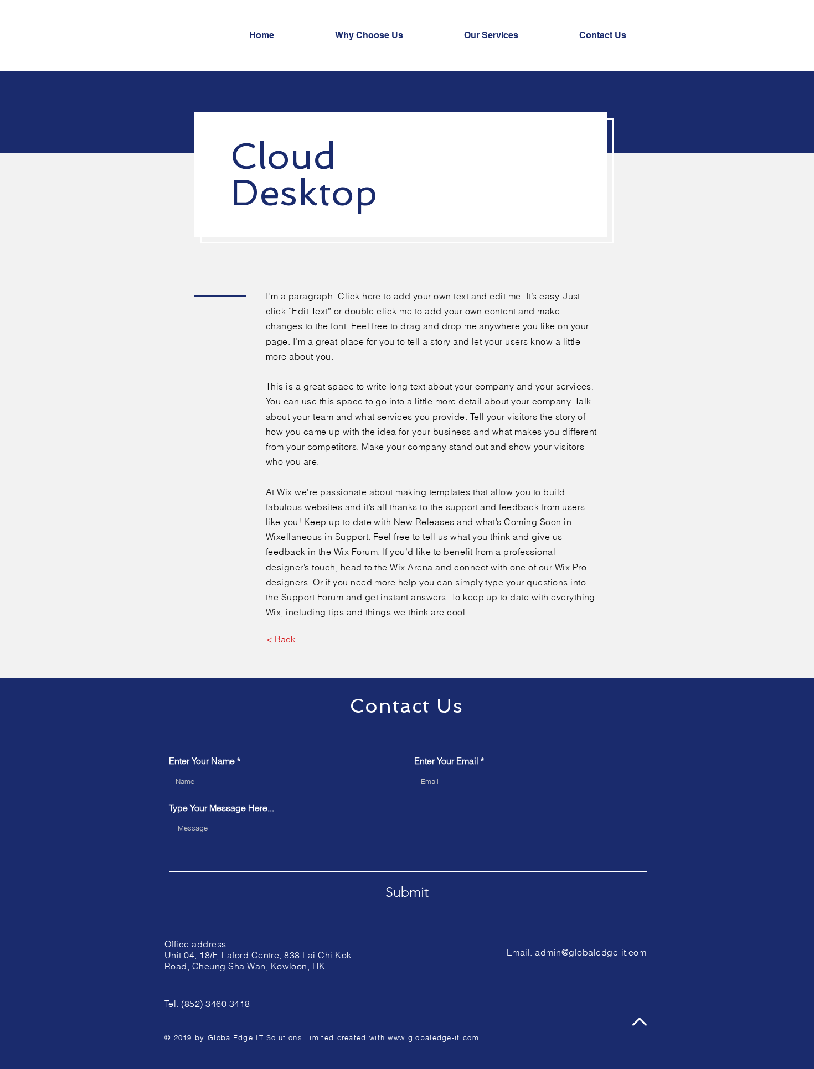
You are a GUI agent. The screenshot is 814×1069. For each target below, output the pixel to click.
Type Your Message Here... (221, 807)
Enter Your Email (446, 760)
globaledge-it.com (443, 1037)
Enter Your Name (202, 760)
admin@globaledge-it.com (590, 952)
